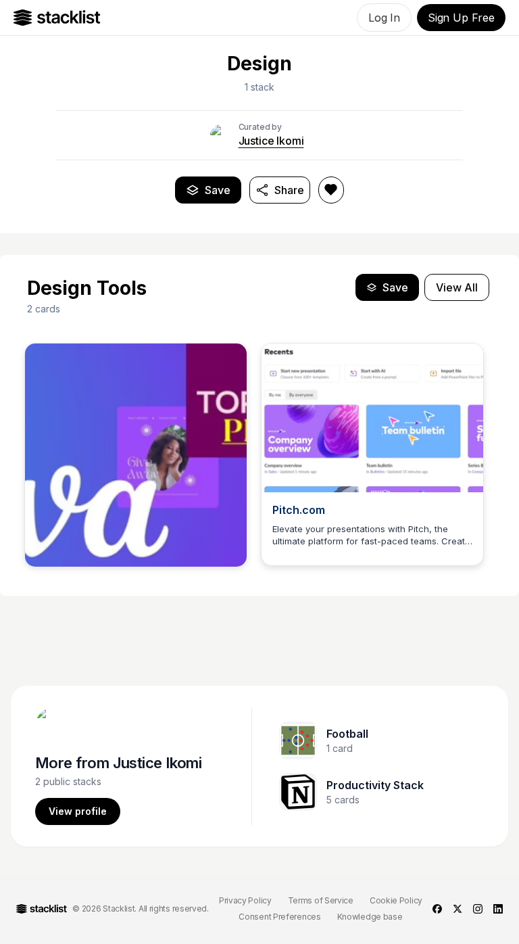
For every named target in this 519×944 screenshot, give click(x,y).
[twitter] (457, 909)
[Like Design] (331, 190)
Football (347, 733)
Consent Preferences (279, 917)
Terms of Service (320, 900)
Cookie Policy (396, 900)
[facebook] (437, 909)
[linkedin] (498, 909)
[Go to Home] (57, 17)
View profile (78, 811)
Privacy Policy (245, 900)
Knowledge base (370, 917)
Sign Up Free (461, 17)
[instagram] (478, 909)
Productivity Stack (375, 785)
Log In (384, 17)
